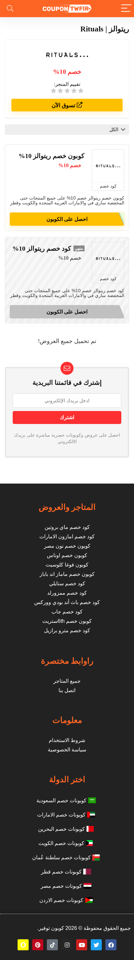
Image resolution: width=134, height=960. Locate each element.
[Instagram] (67, 944)
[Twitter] (96, 944)
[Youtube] (81, 944)
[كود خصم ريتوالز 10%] (108, 258)
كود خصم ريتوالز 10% (41, 248)
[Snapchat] (23, 944)
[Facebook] (110, 944)
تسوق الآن (64, 105)
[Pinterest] (37, 944)
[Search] (10, 8)
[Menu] (126, 8)
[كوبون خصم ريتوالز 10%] (108, 166)
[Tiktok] (52, 944)
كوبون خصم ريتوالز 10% (52, 155)
